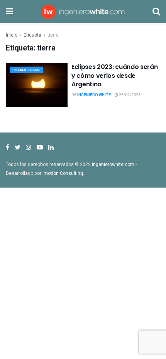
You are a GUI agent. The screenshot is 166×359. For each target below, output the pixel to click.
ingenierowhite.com (113, 164)
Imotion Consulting (62, 173)
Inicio (11, 35)
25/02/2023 (129, 95)
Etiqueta (32, 35)
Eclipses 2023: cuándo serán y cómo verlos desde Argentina (114, 75)
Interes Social (26, 70)
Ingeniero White (94, 95)
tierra (53, 35)
